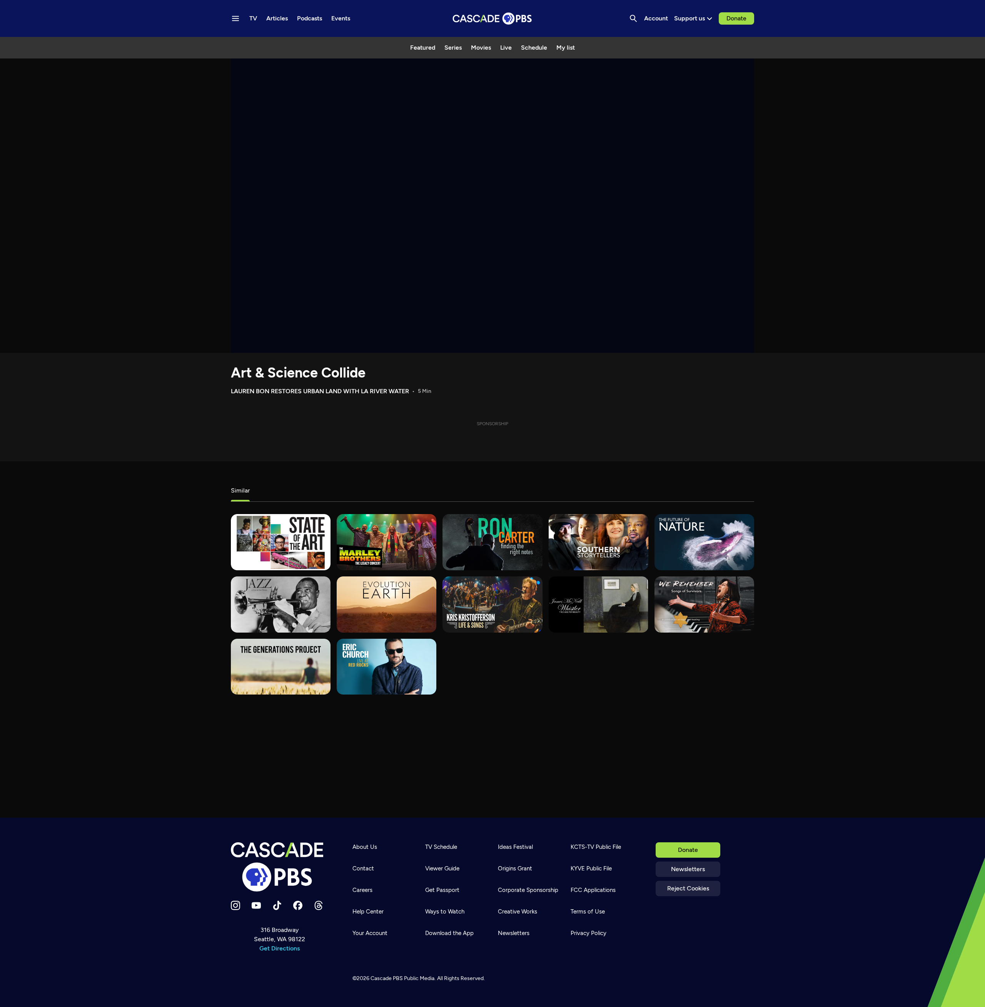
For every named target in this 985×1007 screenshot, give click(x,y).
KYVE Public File (591, 868)
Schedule (534, 47)
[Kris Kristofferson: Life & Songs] (492, 604)
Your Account (369, 933)
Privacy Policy (588, 933)
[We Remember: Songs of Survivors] (704, 604)
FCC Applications (593, 890)
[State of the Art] (281, 542)
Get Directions (279, 948)
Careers (362, 890)
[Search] (633, 18)
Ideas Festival (515, 846)
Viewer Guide (442, 868)
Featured (422, 47)
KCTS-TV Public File (596, 846)
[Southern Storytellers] (598, 542)
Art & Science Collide (298, 372)
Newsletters (688, 869)
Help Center (368, 911)
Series (453, 47)
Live (506, 47)
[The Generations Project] (281, 667)
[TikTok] (277, 905)
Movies (481, 47)
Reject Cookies (688, 888)
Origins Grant (515, 868)
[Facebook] (297, 905)
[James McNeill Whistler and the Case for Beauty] (598, 604)
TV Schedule (441, 846)
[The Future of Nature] (704, 542)
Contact (363, 868)
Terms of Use (588, 911)
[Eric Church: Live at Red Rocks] (386, 667)
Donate (736, 18)
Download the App (449, 933)
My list (565, 47)
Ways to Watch (444, 911)
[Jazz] (281, 604)
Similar (240, 490)
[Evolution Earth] (386, 604)
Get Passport (442, 890)
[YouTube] (256, 905)
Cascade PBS (387, 978)
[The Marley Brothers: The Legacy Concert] (386, 542)
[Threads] (318, 905)
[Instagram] (235, 905)
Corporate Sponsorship (528, 890)
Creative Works (517, 911)
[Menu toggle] (235, 18)
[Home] (279, 867)
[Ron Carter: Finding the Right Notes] (492, 542)
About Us (364, 846)
